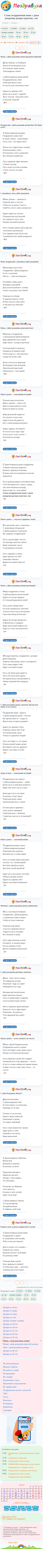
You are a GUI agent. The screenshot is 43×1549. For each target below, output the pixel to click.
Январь (28, 1507)
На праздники (9, 1373)
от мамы (14, 28)
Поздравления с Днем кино (17, 1458)
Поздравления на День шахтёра (18, 1461)
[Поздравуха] (6, 6)
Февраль (35, 1507)
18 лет (18, 32)
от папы (22, 28)
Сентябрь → (25, 1503)
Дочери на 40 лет (10, 1351)
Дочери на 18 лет (10, 1324)
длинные (23, 42)
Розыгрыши (8, 1403)
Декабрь (21, 1507)
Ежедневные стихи (11, 1380)
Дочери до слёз (9, 1317)
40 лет (18, 37)
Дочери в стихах (10, 1307)
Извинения (7, 1407)
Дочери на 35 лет (10, 1337)
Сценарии (7, 1410)
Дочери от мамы (10, 1311)
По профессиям (9, 1387)
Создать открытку (10, 111)
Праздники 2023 (9, 1517)
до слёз (30, 28)
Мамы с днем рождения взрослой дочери (20, 1344)
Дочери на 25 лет (10, 1331)
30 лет (4, 37)
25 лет (33, 32)
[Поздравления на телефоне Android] (21, 1429)
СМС (5, 1393)
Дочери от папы (10, 1314)
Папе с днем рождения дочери (16, 1347)
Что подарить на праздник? (14, 1519)
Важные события (10, 1367)
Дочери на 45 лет (10, 1354)
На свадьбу (7, 1377)
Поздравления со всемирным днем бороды (22, 1470)
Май (18, 1509)
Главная (5, 23)
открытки (12, 42)
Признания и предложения (14, 1383)
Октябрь (7, 1507)
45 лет (26, 37)
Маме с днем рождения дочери (16, 1341)
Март (6, 1509)
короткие (34, 42)
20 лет (25, 32)
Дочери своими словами (13, 1321)
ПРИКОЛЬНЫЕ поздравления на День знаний (24, 1464)
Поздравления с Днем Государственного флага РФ (23, 1454)
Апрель (12, 1509)
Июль (29, 1509)
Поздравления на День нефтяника (19, 1477)
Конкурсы (7, 1400)
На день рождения (11, 1363)
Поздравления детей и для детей (17, 1390)
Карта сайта (12, 1542)
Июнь (24, 1509)
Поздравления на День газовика (19, 1474)
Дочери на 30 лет (10, 1334)
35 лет (11, 37)
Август (21, 1485)
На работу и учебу (11, 1370)
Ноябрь (14, 1507)
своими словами (7, 32)
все (3, 42)
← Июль (16, 1503)
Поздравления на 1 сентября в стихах (20, 1467)
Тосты (5, 1397)
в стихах (5, 28)
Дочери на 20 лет (10, 1327)
